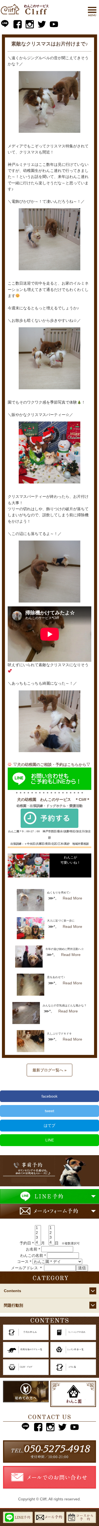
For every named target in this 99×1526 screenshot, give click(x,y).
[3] (38, 1237)
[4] (38, 1242)
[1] (38, 1227)
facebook (49, 1096)
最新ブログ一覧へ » (49, 1070)
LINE (49, 1140)
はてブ (49, 1125)
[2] (38, 1232)
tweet (49, 1111)
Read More (72, 898)
